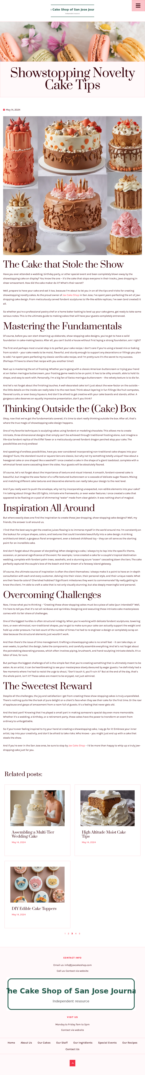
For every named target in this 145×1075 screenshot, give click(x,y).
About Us (26, 1042)
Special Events (107, 1042)
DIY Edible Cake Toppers (34, 908)
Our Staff (62, 1042)
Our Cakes (44, 1042)
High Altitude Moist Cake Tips (104, 834)
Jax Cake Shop (71, 295)
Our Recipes (129, 1042)
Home (11, 1042)
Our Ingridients (82, 1042)
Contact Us (72, 1049)
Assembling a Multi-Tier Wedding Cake (33, 834)
